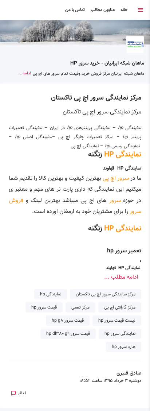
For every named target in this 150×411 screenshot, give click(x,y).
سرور (114, 200)
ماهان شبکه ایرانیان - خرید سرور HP (107, 63)
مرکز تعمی (80, 307)
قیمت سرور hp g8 (68, 320)
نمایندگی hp (50, 294)
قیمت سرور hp (44, 307)
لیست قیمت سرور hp (116, 320)
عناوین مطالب (103, 10)
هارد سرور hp (123, 347)
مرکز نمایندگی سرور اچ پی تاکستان (96, 98)
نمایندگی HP (122, 154)
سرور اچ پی (116, 178)
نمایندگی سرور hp (119, 333)
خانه (124, 10)
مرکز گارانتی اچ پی (119, 307)
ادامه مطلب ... (121, 277)
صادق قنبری (129, 373)
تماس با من (75, 10)
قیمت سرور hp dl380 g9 (68, 333)
